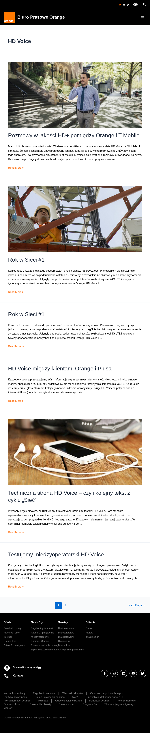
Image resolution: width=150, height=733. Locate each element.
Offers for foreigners (14, 645)
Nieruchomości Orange (17, 700)
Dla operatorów (66, 632)
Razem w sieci (67, 704)
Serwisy (63, 622)
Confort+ (9, 707)
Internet (8, 636)
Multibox (43, 700)
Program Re (90, 704)
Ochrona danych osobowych (106, 693)
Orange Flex (10, 641)
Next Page (137, 605)
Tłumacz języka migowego (119, 704)
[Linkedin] (123, 673)
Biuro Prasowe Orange (41, 17)
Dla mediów (64, 641)
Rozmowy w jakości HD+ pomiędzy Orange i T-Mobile (74, 135)
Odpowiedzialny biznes (68, 700)
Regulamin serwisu (44, 693)
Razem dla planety (40, 704)
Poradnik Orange (40, 641)
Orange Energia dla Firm (71, 649)
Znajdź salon (92, 636)
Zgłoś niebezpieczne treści (45, 649)
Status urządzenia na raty (44, 645)
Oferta (7, 622)
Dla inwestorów (66, 628)
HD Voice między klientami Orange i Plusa (60, 368)
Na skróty (37, 622)
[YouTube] (133, 673)
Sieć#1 (76, 696)
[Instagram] (114, 673)
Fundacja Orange (99, 700)
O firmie (90, 622)
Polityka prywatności (15, 696)
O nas (89, 628)
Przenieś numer (12, 632)
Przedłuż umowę (12, 628)
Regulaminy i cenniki (42, 628)
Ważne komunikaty (14, 693)
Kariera (89, 632)
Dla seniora (64, 645)
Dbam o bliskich (13, 704)
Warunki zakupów (72, 693)
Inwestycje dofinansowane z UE (105, 696)
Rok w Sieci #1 (26, 260)
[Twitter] (142, 673)
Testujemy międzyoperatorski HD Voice (56, 554)
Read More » (16, 167)
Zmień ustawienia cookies (50, 696)
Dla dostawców (66, 636)
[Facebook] (104, 673)
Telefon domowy (126, 700)
